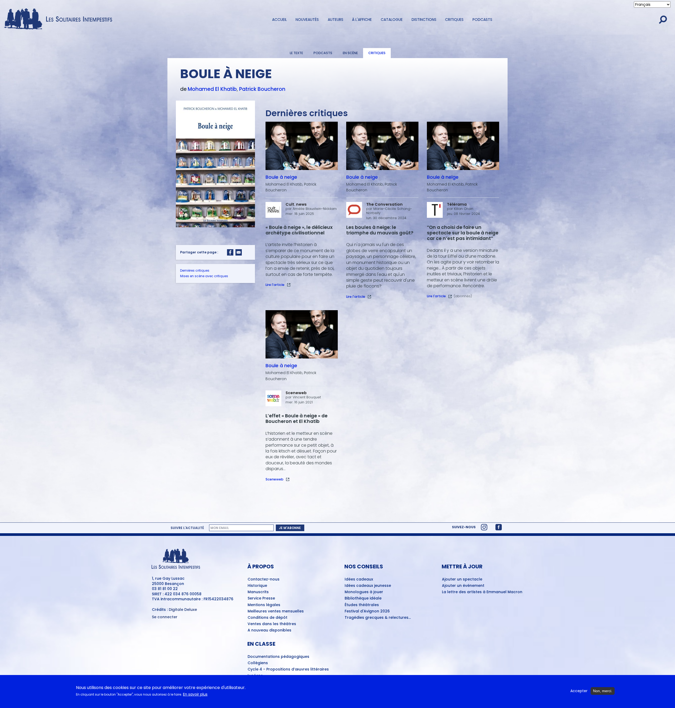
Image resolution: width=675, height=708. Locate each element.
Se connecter (164, 617)
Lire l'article (275, 284)
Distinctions (424, 19)
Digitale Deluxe (183, 609)
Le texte (296, 53)
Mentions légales (264, 605)
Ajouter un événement (463, 585)
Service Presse (261, 598)
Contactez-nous (263, 579)
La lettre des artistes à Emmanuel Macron (482, 592)
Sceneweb (274, 479)
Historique (257, 585)
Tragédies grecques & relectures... (378, 617)
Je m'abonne (290, 528)
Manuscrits (258, 592)
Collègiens (258, 663)
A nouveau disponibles (269, 630)
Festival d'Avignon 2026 (367, 611)
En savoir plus (195, 694)
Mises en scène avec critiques (204, 276)
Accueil (279, 19)
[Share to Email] (238, 252)
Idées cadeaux (359, 579)
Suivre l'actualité (187, 528)
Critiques (454, 19)
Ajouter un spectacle (462, 579)
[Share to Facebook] (230, 252)
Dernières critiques (194, 270)
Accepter (578, 690)
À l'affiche (362, 19)
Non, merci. (602, 691)
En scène (350, 53)
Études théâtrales (362, 605)
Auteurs (335, 19)
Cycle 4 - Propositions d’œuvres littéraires (288, 669)
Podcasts (482, 19)
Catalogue (392, 19)
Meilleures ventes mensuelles (276, 611)
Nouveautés (307, 19)
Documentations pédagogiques (278, 656)
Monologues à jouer (364, 592)
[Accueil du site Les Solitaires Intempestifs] (60, 19)
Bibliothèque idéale (363, 598)
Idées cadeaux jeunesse (368, 585)
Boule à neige (281, 177)
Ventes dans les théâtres (272, 624)
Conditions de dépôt (267, 617)
